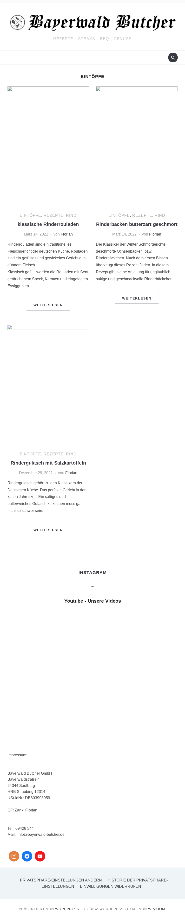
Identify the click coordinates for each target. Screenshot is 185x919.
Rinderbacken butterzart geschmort (137, 224)
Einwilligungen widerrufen (110, 886)
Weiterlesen (48, 305)
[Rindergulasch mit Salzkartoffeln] (48, 386)
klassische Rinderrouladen (48, 224)
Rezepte (54, 215)
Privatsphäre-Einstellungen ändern (61, 880)
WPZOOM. (157, 909)
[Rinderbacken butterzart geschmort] (137, 147)
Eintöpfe (30, 215)
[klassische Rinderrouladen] (48, 147)
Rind (71, 215)
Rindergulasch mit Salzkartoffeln (48, 463)
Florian (67, 234)
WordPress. (67, 909)
